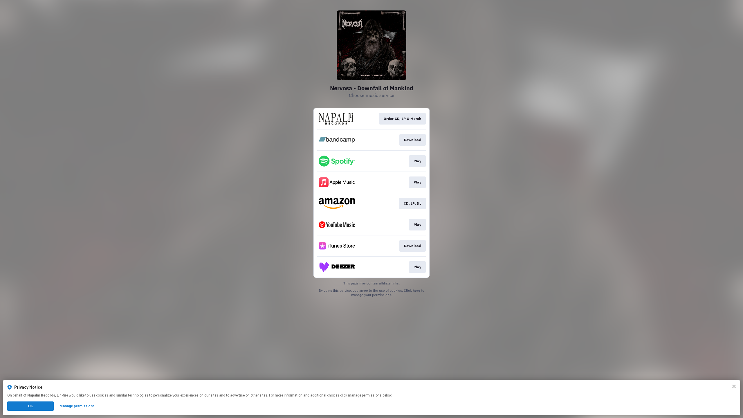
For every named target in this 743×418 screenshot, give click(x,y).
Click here (412, 290)
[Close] (734, 386)
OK (30, 406)
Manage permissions (77, 406)
